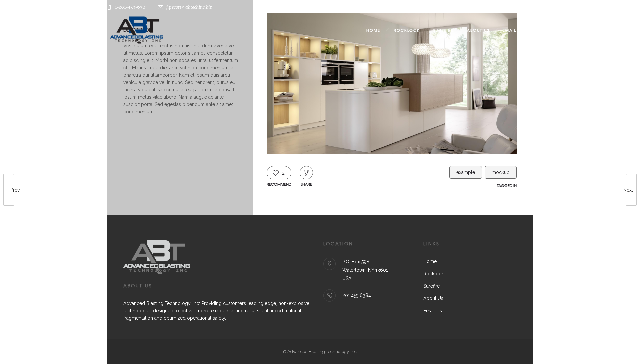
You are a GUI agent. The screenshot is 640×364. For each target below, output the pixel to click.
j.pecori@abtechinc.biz (189, 7)
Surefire (443, 30)
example (465, 172)
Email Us (513, 30)
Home (373, 30)
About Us (478, 30)
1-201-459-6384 (131, 7)
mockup (501, 172)
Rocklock (407, 30)
